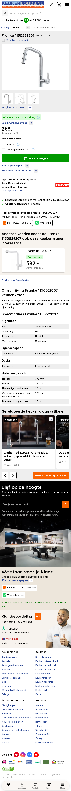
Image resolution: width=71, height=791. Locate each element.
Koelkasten (8, 725)
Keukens (41, 651)
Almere (39, 705)
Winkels (41, 700)
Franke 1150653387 (38, 251)
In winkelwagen (38, 158)
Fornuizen (7, 713)
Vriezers (6, 738)
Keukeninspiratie (44, 681)
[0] (59, 5)
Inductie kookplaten (12, 721)
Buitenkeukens (43, 657)
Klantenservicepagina (15, 580)
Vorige (7, 27)
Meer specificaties (12, 190)
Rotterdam (41, 721)
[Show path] (28, 27)
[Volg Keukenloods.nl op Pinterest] (16, 754)
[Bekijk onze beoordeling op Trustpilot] (35, 628)
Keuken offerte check (47, 661)
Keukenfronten (43, 677)
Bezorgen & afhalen (12, 665)
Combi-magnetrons (12, 709)
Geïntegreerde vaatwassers (17, 717)
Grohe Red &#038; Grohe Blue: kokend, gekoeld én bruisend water (26, 456)
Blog (4, 681)
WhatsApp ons (15, 595)
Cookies (43, 774)
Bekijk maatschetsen (14, 107)
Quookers (7, 734)
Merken (5, 742)
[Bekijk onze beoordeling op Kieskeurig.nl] (35, 639)
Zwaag (39, 738)
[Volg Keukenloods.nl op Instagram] (23, 754)
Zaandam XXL (43, 734)
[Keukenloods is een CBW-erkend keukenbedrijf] (8, 767)
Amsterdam (42, 709)
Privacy (32, 774)
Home (16, 27)
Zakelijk (5, 694)
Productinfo (8, 280)
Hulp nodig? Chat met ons (17, 170)
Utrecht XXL (42, 729)
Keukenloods (10, 651)
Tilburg (39, 725)
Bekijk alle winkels (45, 742)
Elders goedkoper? (12, 165)
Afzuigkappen (9, 705)
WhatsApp (45, 222)
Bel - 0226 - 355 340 (19, 222)
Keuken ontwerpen (46, 669)
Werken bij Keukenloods (14, 690)
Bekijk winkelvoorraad (14, 122)
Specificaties (23, 280)
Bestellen (6, 661)
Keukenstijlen (42, 690)
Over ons (6, 685)
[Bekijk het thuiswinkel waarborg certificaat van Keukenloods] (58, 760)
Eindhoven (41, 713)
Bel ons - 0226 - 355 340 (21, 587)
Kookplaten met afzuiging (15, 729)
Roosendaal (42, 717)
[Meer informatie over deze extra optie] (18, 144)
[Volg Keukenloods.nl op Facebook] (29, 754)
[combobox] (35, 13)
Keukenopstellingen (46, 685)
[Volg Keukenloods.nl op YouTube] (36, 754)
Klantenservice (9, 657)
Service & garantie (12, 677)
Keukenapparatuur (14, 700)
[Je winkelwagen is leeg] (59, 4)
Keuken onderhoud (46, 665)
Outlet (39, 694)
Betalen (6, 669)
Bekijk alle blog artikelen (51, 475)
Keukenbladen (43, 673)
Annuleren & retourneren (15, 673)
